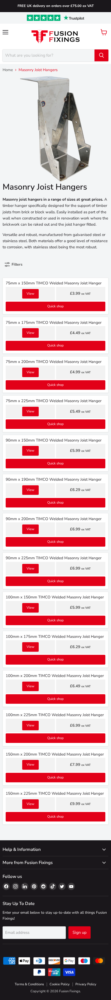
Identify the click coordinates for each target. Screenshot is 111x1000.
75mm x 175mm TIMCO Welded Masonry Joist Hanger (53, 322)
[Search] (101, 55)
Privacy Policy (85, 984)
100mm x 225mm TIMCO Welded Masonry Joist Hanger (55, 714)
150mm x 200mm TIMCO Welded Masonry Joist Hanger (55, 754)
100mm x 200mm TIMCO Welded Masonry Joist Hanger (55, 675)
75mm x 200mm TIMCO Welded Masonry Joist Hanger (53, 361)
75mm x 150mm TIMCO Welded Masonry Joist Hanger (53, 283)
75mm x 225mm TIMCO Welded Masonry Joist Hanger (53, 400)
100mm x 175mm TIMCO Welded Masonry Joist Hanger (55, 636)
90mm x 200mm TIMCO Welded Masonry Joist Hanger (53, 518)
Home (8, 70)
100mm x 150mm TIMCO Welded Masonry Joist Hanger (55, 597)
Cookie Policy (60, 984)
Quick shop (55, 306)
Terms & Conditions (29, 984)
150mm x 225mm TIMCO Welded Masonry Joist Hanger (55, 793)
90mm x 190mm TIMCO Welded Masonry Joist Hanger (53, 479)
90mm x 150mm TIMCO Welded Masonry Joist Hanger (53, 440)
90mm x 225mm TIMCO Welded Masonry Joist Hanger (53, 558)
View (30, 293)
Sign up (79, 932)
